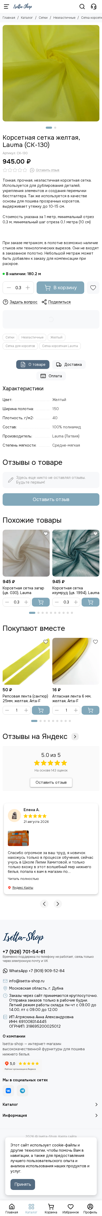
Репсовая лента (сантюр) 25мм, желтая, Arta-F (25, 698)
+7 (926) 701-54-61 (24, 952)
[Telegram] (22, 1090)
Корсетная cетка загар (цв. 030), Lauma (23, 590)
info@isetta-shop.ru (26, 981)
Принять (22, 1184)
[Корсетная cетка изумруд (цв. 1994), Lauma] (75, 553)
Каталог (27, 18)
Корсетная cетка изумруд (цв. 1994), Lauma (75, 590)
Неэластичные (64, 18)
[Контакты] (93, 6)
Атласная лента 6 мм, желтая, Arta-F (71, 698)
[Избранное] (93, 287)
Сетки (43, 18)
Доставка (73, 364)
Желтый (56, 337)
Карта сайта (67, 1136)
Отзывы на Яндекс (35, 736)
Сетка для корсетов (20, 346)
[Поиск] (82, 6)
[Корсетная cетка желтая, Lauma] (51, 73)
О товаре (37, 364)
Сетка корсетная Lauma (60, 346)
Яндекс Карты (22, 888)
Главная (9, 18)
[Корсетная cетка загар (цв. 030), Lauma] (26, 553)
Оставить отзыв (51, 499)
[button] (49, 128)
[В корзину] (41, 602)
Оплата (55, 376)
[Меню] (6, 6)
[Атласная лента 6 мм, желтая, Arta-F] (75, 661)
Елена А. (32, 809)
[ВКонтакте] (8, 1090)
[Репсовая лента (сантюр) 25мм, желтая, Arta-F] (26, 661)
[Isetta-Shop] (22, 6)
